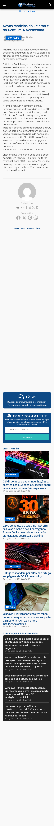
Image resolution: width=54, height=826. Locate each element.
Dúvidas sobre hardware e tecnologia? (27, 402)
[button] (4, 4)
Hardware (12, 475)
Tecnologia (13, 566)
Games (9, 519)
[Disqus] (27, 270)
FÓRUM (30, 396)
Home (22, 11)
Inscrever (27, 437)
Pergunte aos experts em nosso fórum (27, 405)
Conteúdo (13, 38)
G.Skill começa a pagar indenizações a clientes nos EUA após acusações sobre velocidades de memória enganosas (27, 485)
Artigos (31, 11)
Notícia (10, 607)
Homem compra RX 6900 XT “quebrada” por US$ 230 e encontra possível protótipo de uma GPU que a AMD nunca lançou (26, 711)
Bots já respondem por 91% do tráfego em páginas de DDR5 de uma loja (27, 574)
